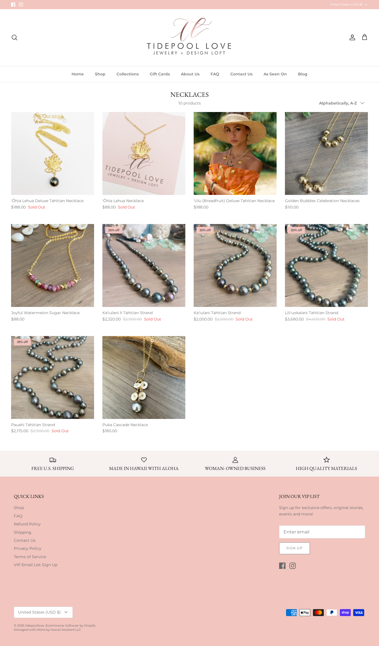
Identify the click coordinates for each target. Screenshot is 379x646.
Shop (100, 74)
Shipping (22, 532)
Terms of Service (30, 556)
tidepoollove (34, 625)
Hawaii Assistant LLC (65, 630)
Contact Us (241, 74)
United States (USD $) (346, 4)
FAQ (215, 74)
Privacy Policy (27, 548)
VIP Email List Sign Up (35, 564)
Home (78, 74)
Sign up (294, 548)
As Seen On (275, 74)
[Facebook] (13, 4)
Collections (128, 74)
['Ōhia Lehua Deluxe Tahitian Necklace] (52, 153)
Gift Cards (160, 74)
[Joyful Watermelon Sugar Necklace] (52, 265)
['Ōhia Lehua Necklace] (143, 153)
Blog (302, 74)
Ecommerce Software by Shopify (70, 625)
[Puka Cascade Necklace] (143, 377)
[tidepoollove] (189, 37)
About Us (190, 74)
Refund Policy (27, 524)
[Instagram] (21, 4)
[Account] (351, 37)
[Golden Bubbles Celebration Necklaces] (326, 153)
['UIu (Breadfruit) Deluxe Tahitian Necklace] (235, 153)
